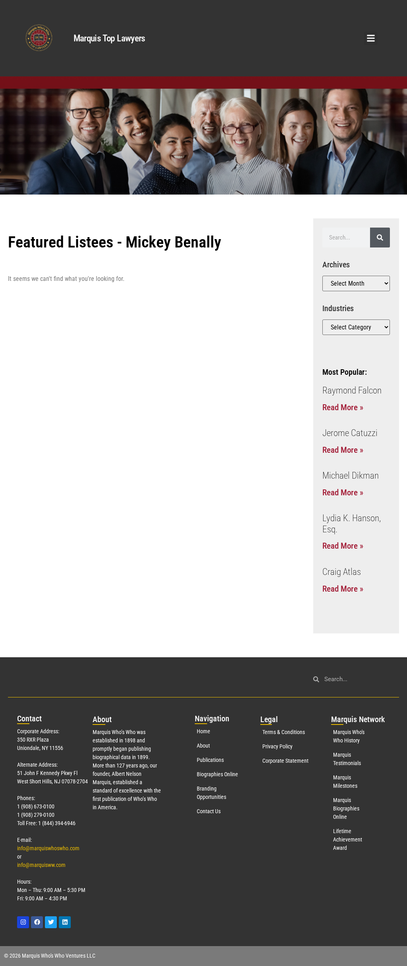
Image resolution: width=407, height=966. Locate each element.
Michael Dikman (350, 475)
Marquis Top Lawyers (109, 38)
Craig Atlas (341, 572)
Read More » (342, 407)
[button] (370, 38)
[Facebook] (37, 922)
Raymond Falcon (352, 390)
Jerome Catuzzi (350, 433)
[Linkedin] (65, 922)
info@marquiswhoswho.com (48, 848)
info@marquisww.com (41, 865)
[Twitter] (51, 922)
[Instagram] (23, 922)
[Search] (380, 237)
